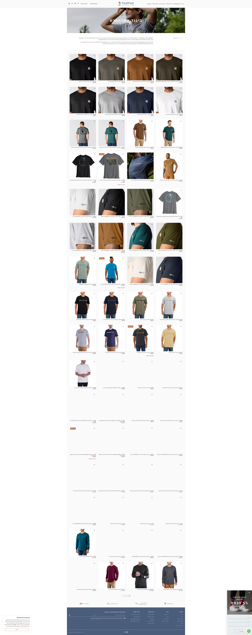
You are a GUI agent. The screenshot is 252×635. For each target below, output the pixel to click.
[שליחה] (69, 615)
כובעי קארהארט (176, 4)
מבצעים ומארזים (93, 3)
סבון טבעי (149, 4)
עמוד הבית (181, 38)
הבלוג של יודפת (84, 3)
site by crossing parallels (76, 632)
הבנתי (17, 629)
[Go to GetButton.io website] (249, 633)
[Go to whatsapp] (248, 631)
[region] (17, 623)
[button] (78, 3)
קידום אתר (82, 632)
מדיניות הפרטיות (95, 618)
